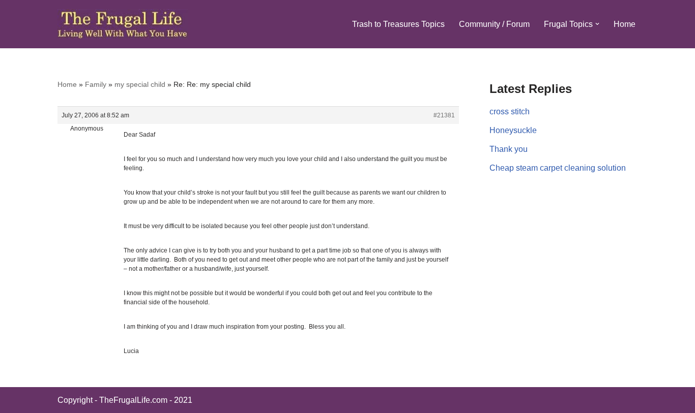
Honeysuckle (513, 130)
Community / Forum (494, 24)
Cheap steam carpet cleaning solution (557, 168)
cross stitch (509, 111)
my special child (139, 84)
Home (624, 24)
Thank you (508, 149)
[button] (597, 24)
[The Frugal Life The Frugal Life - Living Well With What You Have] (122, 24)
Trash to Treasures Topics (398, 24)
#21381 (444, 115)
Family (95, 84)
